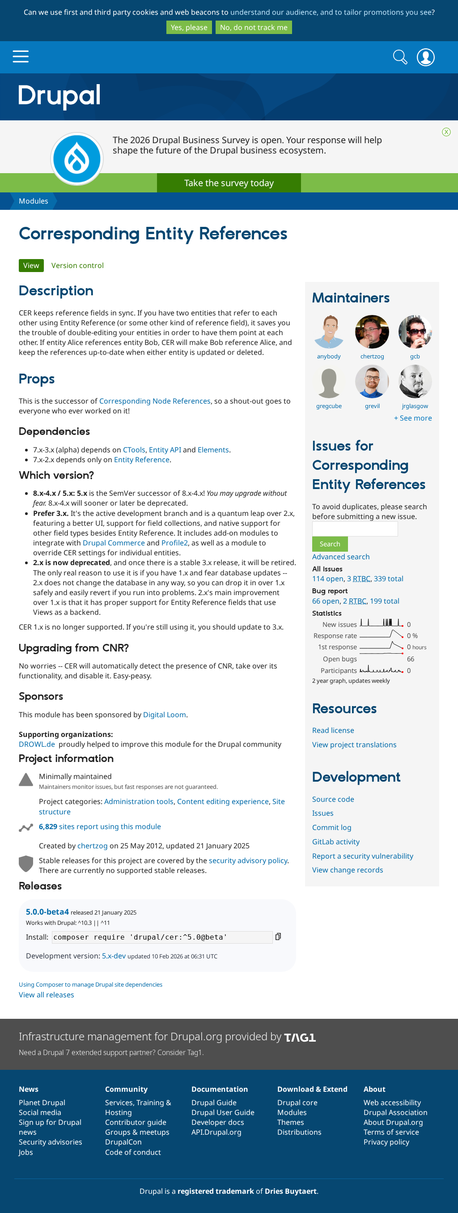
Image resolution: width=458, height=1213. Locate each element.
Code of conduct (133, 1152)
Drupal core (297, 1102)
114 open (328, 578)
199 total (384, 601)
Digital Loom (164, 714)
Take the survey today (229, 183)
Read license (333, 730)
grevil (372, 406)
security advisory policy (248, 860)
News (28, 1089)
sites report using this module (100, 826)
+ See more (413, 418)
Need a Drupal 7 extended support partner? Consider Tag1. (111, 1052)
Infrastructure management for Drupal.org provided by (151, 1036)
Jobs (26, 1152)
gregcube (329, 406)
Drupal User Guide (222, 1112)
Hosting (118, 1112)
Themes (290, 1122)
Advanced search (341, 557)
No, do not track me (254, 27)
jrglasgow (415, 406)
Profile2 (174, 543)
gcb (415, 356)
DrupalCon (123, 1142)
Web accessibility (392, 1102)
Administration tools (139, 801)
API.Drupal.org (216, 1132)
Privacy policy (386, 1142)
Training (150, 1102)
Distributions (299, 1132)
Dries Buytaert (291, 1191)
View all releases (46, 995)
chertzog (92, 846)
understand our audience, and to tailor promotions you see (331, 12)
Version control (77, 265)
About (375, 1089)
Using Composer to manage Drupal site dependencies (90, 984)
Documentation (219, 1089)
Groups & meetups (137, 1132)
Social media (40, 1112)
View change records (347, 870)
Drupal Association (396, 1112)
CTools (134, 450)
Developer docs (217, 1122)
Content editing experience (223, 801)
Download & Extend (312, 1089)
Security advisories (50, 1142)
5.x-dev (114, 956)
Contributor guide (135, 1122)
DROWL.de (37, 744)
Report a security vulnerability (362, 856)
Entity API (165, 450)
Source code (333, 799)
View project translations (354, 744)
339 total (388, 578)
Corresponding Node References (155, 401)
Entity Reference (142, 459)
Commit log (332, 827)
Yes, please (189, 27)
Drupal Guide (214, 1102)
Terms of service (391, 1132)
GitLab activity (336, 842)
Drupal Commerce (114, 543)
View (33, 265)
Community (126, 1089)
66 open (325, 601)
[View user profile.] (329, 346)
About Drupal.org (393, 1122)
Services (119, 1102)
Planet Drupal (42, 1102)
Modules (33, 201)
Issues (323, 813)
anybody (329, 356)
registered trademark (216, 1191)
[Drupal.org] (139, 97)
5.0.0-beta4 (47, 911)
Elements (213, 450)
